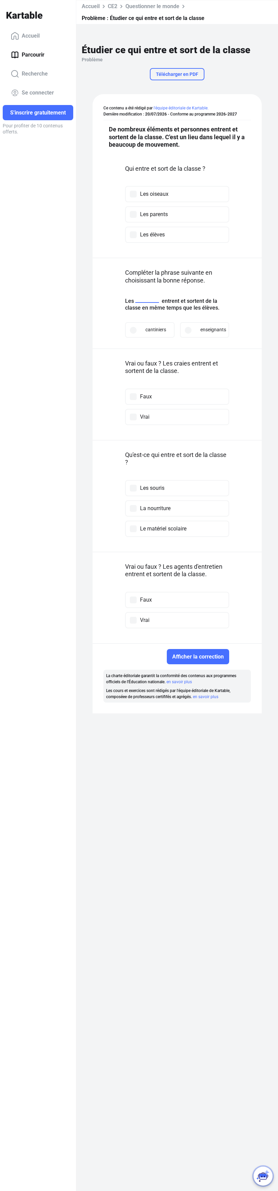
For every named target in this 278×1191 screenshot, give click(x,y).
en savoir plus (179, 682)
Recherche (35, 73)
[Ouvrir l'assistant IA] (263, 1176)
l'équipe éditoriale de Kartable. (181, 108)
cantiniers (155, 329)
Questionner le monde (152, 6)
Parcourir (33, 54)
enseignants (211, 329)
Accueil (31, 36)
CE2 (112, 6)
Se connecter (38, 92)
